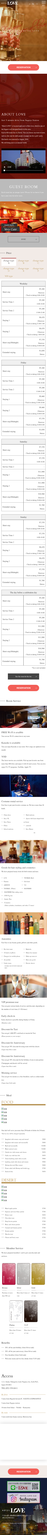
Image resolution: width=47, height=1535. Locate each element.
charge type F (38, 269)
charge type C (38, 262)
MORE (23, 239)
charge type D (8, 269)
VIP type (9, 276)
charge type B (23, 262)
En (33, 4)
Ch (37, 4)
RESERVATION (24, 67)
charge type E (23, 269)
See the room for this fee (23, 676)
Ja (29, 4)
